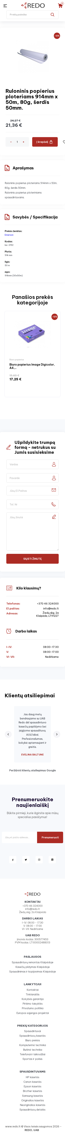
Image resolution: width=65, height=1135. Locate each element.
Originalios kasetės (32, 1100)
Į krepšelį (42, 141)
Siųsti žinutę (32, 558)
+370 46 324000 (48, 603)
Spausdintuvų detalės (32, 1109)
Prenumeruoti (50, 837)
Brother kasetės (32, 1091)
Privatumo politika (32, 1008)
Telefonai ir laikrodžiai (32, 1054)
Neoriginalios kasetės (32, 1105)
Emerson (9, 235)
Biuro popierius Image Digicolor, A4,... (32, 366)
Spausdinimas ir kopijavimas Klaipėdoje (32, 971)
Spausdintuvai (32, 1031)
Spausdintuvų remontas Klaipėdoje (32, 962)
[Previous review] (8, 734)
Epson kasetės (32, 1086)
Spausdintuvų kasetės (32, 1035)
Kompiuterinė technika (32, 1045)
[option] (32, 354)
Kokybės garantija (33, 999)
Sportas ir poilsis (32, 1058)
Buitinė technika (32, 1049)
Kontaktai (32, 989)
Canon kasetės (32, 1081)
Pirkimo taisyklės (33, 1003)
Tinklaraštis (32, 994)
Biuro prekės (32, 1040)
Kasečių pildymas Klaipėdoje (32, 966)
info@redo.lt (51, 608)
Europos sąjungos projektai (32, 1013)
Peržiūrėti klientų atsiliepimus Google (32, 770)
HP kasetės (32, 1077)
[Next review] (56, 734)
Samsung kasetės (32, 1095)
